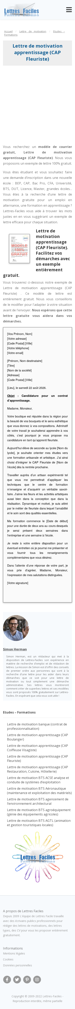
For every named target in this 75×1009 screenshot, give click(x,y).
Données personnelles (17, 965)
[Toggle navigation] (69, 10)
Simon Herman (15, 649)
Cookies (8, 959)
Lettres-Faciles (52, 996)
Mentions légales (14, 953)
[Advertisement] (37, 105)
